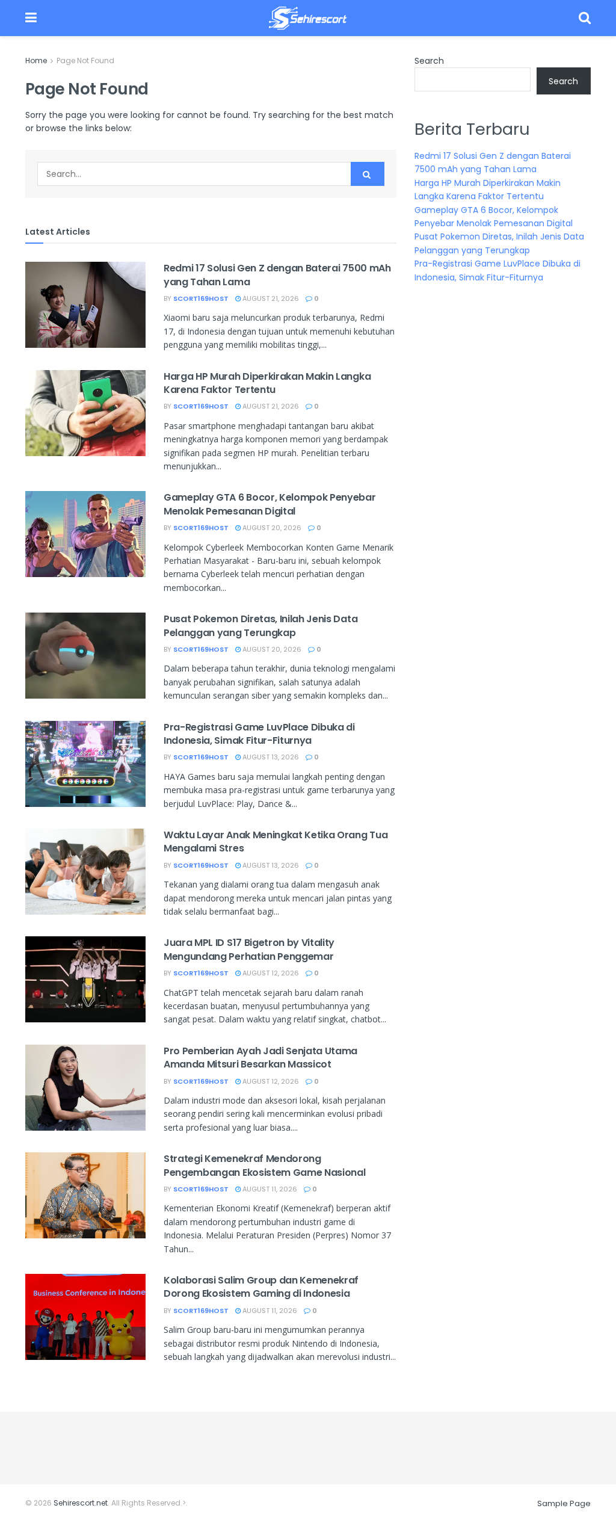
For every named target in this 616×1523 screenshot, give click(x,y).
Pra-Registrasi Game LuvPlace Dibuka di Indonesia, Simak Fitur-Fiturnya (259, 733)
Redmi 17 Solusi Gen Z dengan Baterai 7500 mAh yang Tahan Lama (277, 274)
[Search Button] (367, 174)
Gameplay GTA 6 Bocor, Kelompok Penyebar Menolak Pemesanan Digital (270, 503)
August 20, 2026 (271, 528)
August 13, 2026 (270, 757)
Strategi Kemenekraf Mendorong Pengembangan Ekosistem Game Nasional (264, 1165)
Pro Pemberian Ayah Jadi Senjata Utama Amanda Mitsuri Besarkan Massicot (260, 1057)
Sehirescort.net (81, 1503)
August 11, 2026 (269, 1189)
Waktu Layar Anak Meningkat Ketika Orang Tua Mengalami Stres (275, 841)
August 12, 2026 (270, 973)
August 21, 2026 (270, 298)
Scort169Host (201, 298)
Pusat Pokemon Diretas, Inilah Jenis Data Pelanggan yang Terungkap (260, 625)
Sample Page (564, 1503)
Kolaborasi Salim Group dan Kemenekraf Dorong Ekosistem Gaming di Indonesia (261, 1286)
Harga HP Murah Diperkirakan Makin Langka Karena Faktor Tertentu (267, 383)
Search (429, 61)
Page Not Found (85, 60)
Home (36, 60)
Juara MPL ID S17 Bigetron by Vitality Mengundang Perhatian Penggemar (249, 949)
